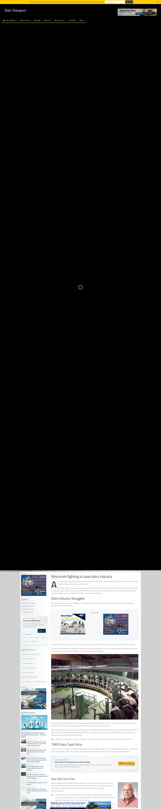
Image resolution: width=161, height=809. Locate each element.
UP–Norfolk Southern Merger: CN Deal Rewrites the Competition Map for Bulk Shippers (37, 776)
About (81, 20)
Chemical (37, 637)
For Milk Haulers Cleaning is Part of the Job (37, 783)
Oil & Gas (31, 637)
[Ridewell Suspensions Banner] (33, 709)
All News (25, 637)
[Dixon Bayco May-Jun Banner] (72, 634)
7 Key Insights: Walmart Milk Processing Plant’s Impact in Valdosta (35, 768)
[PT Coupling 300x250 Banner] (115, 634)
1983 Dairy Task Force (28, 606)
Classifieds (72, 20)
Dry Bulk (43, 637)
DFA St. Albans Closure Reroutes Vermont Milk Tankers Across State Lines (37, 791)
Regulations (26, 641)
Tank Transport (15, 10)
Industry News (25, 20)
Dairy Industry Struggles (29, 603)
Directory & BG (59, 20)
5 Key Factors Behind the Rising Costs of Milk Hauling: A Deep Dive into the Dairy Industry (37, 760)
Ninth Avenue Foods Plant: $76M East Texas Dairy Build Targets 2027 (36, 751)
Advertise (47, 20)
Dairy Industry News (80, 281)
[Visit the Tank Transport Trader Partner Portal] (80, 805)
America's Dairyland (27, 612)
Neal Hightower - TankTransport (70, 292)
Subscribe (36, 20)
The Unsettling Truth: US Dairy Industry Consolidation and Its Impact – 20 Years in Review (34, 735)
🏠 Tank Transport (9, 20)
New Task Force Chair (28, 609)
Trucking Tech (33, 641)
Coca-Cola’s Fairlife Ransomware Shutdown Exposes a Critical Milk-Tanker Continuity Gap (37, 743)
